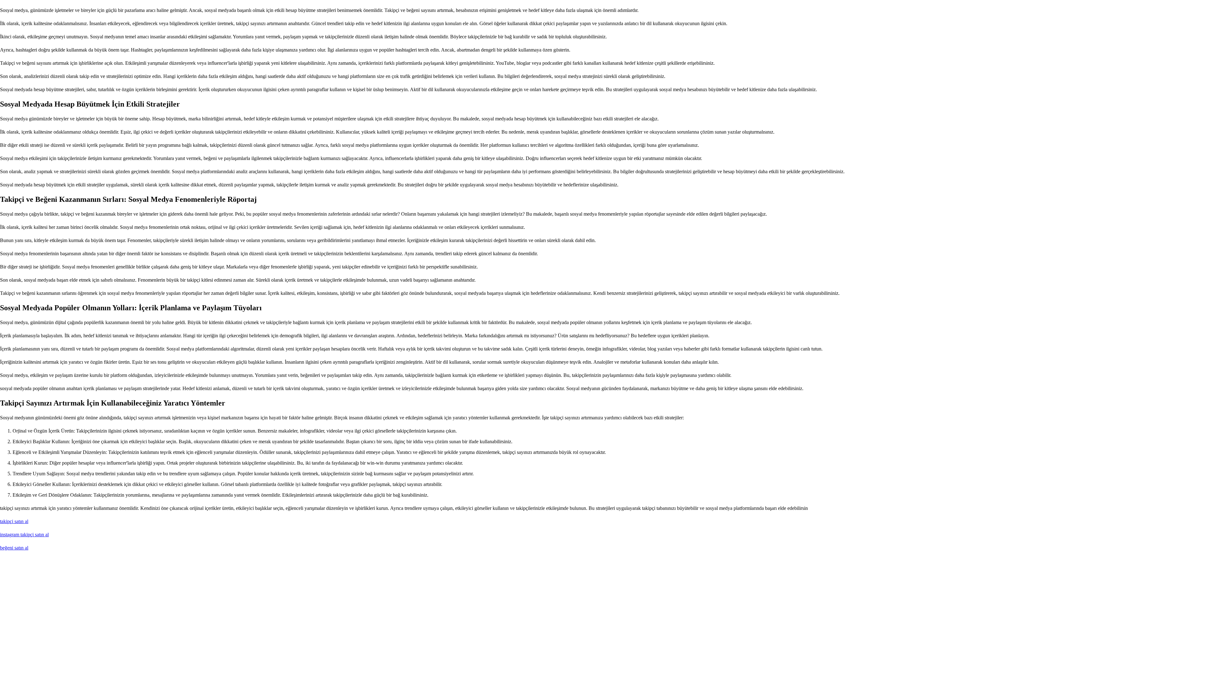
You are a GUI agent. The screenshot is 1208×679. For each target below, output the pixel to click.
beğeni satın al (14, 547)
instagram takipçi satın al (24, 534)
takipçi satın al (14, 521)
